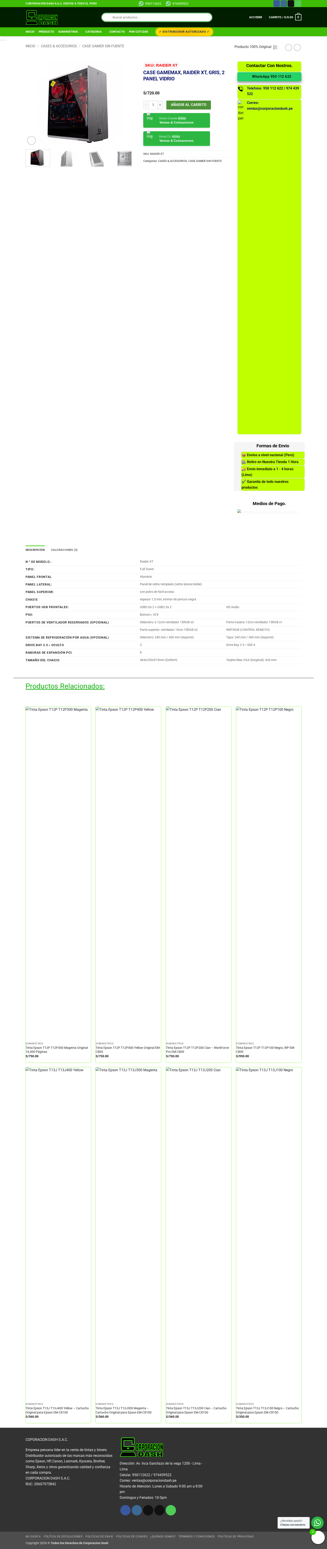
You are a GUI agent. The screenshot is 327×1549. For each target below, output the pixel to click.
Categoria (93, 31)
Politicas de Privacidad (236, 1536)
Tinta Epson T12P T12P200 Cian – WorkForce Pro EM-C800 (197, 1050)
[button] (255, 17)
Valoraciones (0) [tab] (64, 550)
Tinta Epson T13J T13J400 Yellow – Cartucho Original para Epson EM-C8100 (57, 1410)
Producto (46, 31)
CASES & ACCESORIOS (59, 46)
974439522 (180, 3)
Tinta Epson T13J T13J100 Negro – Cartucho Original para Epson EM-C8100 (267, 1410)
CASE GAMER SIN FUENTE (103, 46)
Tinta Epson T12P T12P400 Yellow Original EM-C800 (128, 1050)
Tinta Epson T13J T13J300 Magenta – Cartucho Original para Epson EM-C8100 (123, 1410)
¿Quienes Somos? (163, 1536)
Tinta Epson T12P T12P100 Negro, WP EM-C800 (265, 1050)
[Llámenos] (298, 3)
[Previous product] (297, 47)
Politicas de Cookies (131, 1536)
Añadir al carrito (189, 105)
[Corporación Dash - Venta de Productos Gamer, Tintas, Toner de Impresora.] (42, 17)
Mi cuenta (33, 1536)
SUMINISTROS (68, 31)
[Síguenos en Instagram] (284, 3)
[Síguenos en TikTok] (148, 1510)
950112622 (153, 3)
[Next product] (288, 47)
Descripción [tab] (35, 550)
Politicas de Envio (99, 1536)
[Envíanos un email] (291, 3)
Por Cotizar (138, 31)
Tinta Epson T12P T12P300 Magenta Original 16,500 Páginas (57, 1050)
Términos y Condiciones (197, 1536)
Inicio (30, 31)
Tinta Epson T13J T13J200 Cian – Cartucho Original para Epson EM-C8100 (196, 1410)
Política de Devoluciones (63, 1536)
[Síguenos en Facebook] (276, 3)
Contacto (117, 31)
